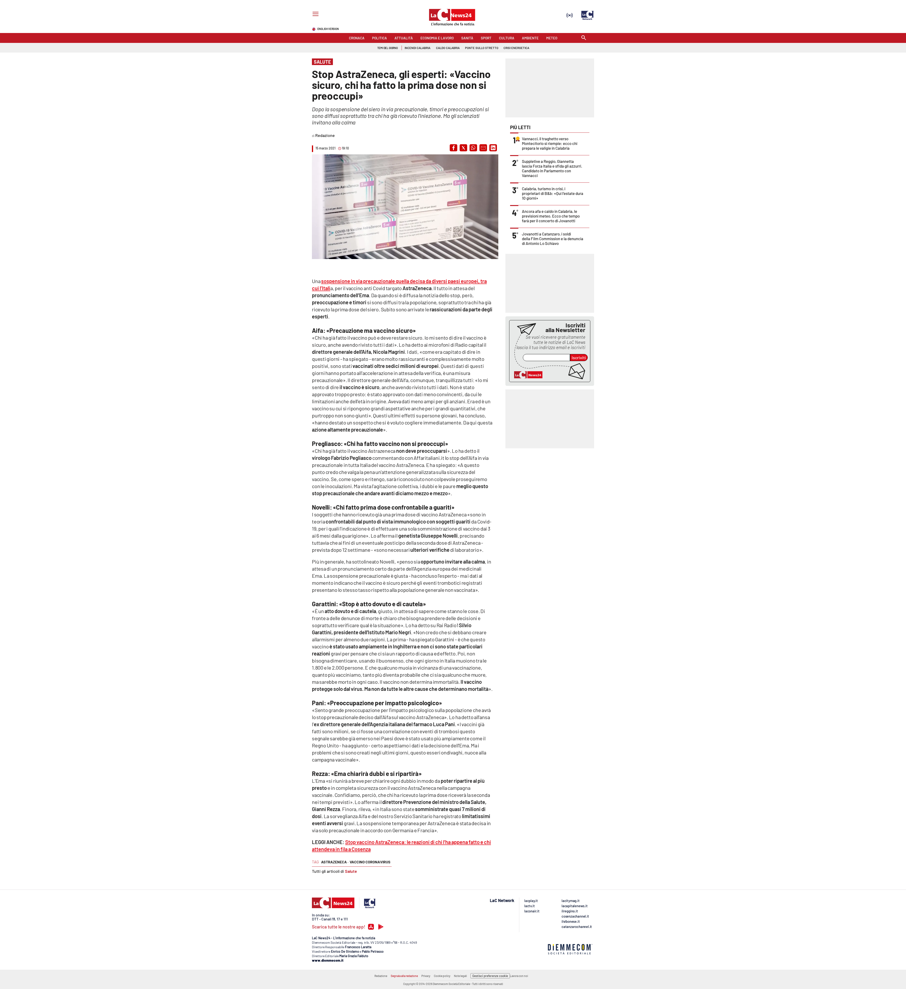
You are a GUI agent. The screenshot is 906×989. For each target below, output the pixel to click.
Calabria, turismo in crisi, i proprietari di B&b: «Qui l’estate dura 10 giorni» (552, 193)
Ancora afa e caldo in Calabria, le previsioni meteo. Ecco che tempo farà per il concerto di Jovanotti (551, 216)
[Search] (583, 38)
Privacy (425, 975)
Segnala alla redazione (404, 975)
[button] (453, 147)
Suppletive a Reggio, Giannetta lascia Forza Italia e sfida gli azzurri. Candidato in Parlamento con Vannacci (552, 168)
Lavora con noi (519, 975)
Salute (351, 871)
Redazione (380, 975)
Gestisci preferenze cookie (490, 976)
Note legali (460, 975)
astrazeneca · (334, 862)
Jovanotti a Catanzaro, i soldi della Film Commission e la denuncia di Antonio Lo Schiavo (552, 238)
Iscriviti (579, 357)
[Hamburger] (314, 14)
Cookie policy (442, 975)
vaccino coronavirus (370, 862)
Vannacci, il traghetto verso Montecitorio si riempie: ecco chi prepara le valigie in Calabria (549, 143)
